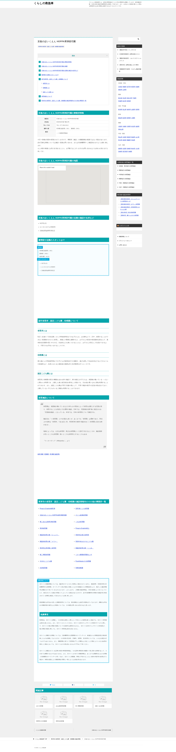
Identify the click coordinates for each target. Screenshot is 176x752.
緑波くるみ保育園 (99, 706)
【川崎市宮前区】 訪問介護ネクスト (129, 54)
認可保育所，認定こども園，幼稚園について (55, 79)
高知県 (133, 140)
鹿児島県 (125, 151)
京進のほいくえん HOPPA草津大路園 (101, 730)
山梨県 (133, 109)
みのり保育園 (39, 706)
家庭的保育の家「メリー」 (49, 541)
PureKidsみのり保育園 (83, 561)
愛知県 (120, 118)
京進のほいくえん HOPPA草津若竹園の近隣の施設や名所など (60, 70)
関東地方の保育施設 (125, 170)
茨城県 (120, 101)
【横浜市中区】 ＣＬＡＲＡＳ (127, 50)
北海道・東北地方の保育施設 (127, 166)
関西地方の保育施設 (125, 178)
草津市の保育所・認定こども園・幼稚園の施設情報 (51, 46)
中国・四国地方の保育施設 (126, 183)
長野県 (137, 109)
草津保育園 (43, 528)
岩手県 (129, 86)
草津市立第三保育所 (82, 535)
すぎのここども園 (46, 561)
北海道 (120, 86)
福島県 (120, 89)
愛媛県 (129, 140)
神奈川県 (129, 98)
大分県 (137, 148)
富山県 (124, 109)
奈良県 (133, 126)
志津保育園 (43, 568)
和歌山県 (120, 129)
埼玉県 (124, 98)
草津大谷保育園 (60, 721)
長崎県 (129, 148)
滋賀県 (137, 126)
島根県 (133, 137)
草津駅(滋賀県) (55, 454)
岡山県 (120, 137)
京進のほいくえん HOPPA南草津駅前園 (53, 515)
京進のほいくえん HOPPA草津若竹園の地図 (55, 66)
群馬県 (129, 101)
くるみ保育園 (80, 521)
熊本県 (133, 148)
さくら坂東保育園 (82, 515)
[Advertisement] (88, 21)
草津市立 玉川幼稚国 (41, 721)
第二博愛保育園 (45, 554)
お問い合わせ (123, 245)
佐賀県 (124, 148)
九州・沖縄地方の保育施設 (126, 187)
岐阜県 (124, 118)
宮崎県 (120, 151)
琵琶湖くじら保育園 (82, 508)
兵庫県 (129, 126)
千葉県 (134, 98)
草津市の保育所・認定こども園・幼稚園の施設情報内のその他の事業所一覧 (64, 100)
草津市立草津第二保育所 (48, 548)
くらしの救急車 (44, 3)
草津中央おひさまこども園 (85, 541)
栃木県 (124, 101)
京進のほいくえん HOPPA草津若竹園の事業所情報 (57, 62)
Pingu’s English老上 (82, 528)
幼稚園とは (46, 87)
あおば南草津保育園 (61, 706)
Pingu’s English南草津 (47, 508)
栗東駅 (46, 454)
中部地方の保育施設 (125, 174)
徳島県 (124, 140)
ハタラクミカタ (124, 225)
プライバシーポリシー (125, 240)
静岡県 (129, 118)
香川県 (120, 140)
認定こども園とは (48, 92)
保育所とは (46, 83)
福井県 (129, 109)
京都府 (124, 126)
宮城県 (137, 86)
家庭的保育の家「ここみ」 (85, 548)
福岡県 (120, 148)
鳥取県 (129, 137)
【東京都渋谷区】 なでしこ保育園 (130, 204)
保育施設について (47, 96)
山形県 (124, 89)
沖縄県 (130, 151)
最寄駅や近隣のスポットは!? (50, 75)
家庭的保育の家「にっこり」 (49, 535)
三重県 (133, 118)
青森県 (124, 86)
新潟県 (120, 109)
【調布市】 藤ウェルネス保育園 (129, 215)
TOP (41, 739)
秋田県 (133, 86)
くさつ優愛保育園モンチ (84, 554)
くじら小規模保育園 (41, 730)
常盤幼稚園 (79, 568)
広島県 (124, 137)
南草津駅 (41, 454)
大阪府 (120, 126)
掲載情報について (124, 236)
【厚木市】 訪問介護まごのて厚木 (129, 65)
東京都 (120, 98)
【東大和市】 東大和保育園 (128, 212)
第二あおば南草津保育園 (48, 521)
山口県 (137, 137)
